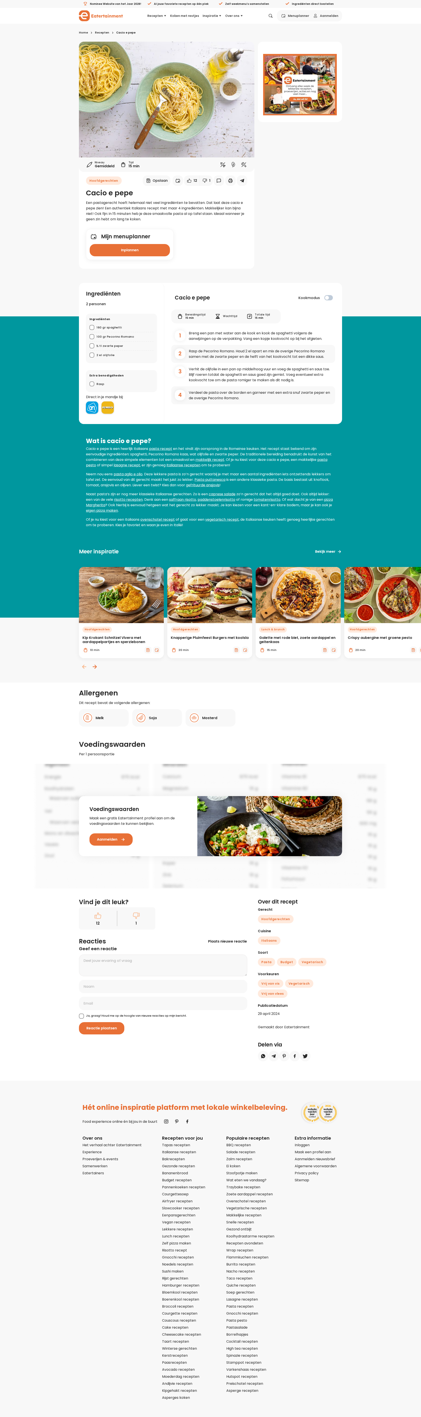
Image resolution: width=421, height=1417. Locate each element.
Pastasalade (237, 1327)
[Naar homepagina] (101, 16)
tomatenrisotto (267, 499)
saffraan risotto (182, 499)
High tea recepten (242, 1348)
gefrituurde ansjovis (202, 485)
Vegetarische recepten (246, 1208)
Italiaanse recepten (183, 465)
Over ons (232, 16)
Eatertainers (93, 1173)
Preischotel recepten (244, 1383)
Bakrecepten (173, 1159)
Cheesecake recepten (181, 1334)
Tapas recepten (176, 1145)
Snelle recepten (240, 1222)
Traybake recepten (243, 1187)
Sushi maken (173, 1271)
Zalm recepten (239, 1159)
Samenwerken (94, 1166)
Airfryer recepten (177, 1201)
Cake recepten (175, 1327)
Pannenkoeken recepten (183, 1187)
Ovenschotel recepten (246, 1201)
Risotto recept (174, 1250)
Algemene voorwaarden (316, 1166)
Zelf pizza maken (176, 1243)
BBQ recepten (238, 1145)
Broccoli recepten (177, 1306)
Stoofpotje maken (241, 1173)
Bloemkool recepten (180, 1292)
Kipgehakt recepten (179, 1390)
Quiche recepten (241, 1285)
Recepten (155, 16)
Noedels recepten (177, 1264)
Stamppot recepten (243, 1362)
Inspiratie (210, 16)
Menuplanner (298, 16)
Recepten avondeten (244, 1243)
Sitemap (302, 1180)
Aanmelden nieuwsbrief (315, 1159)
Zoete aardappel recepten (249, 1194)
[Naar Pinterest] (176, 1121)
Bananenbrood (175, 1173)
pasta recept (160, 448)
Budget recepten (177, 1180)
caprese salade (222, 494)
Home (83, 32)
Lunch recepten (175, 1236)
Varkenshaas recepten (246, 1369)
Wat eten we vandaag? (246, 1180)
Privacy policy (307, 1173)
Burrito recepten (240, 1264)
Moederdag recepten (180, 1376)
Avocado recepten (178, 1369)
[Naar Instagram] (166, 1121)
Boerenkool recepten (180, 1299)
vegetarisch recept (222, 519)
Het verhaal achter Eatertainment (112, 1145)
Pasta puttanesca (209, 479)
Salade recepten (240, 1152)
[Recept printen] (230, 180)
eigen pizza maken (102, 510)
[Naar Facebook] (187, 1121)
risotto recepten (128, 499)
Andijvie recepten (177, 1383)
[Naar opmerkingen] (219, 180)
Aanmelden (329, 16)
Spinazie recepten (242, 1355)
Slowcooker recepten (181, 1208)
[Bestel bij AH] (92, 407)
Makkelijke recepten (243, 1215)
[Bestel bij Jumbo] (108, 407)
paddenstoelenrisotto (216, 499)
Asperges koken (176, 1397)
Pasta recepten (239, 1306)
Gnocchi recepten (178, 1257)
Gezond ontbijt (239, 1229)
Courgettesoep (175, 1194)
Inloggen (302, 1145)
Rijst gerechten (175, 1278)
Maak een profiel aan (313, 1152)
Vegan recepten (176, 1222)
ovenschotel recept (157, 519)
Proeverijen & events (100, 1159)
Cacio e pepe (126, 32)
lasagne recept (127, 465)
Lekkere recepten (177, 1229)
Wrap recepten (239, 1250)
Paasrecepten (174, 1362)
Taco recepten (239, 1278)
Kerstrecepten (175, 1355)
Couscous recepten (179, 1320)
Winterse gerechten (179, 1348)
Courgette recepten (179, 1313)
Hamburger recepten (180, 1285)
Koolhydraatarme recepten (250, 1236)
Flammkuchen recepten (247, 1257)
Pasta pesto (236, 1320)
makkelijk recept (209, 459)
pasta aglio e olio (128, 474)
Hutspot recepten (241, 1376)
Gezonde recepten (178, 1166)
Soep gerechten (240, 1292)
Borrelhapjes (237, 1334)
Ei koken (233, 1166)
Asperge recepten (242, 1390)
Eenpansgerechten (178, 1215)
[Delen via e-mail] (242, 180)
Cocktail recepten (242, 1341)
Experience (92, 1152)
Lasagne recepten (242, 1299)
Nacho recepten (240, 1271)
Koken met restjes (184, 16)
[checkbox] (328, 297)
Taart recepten (175, 1341)
